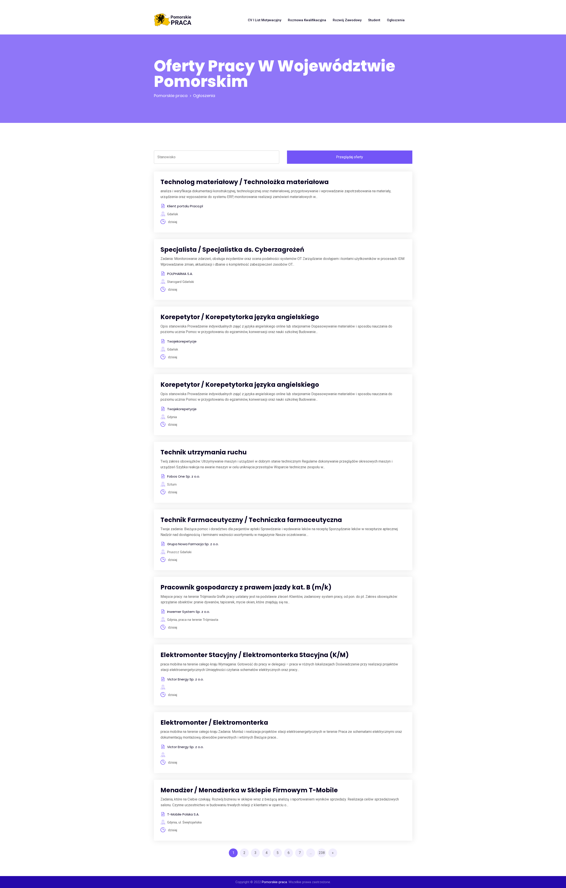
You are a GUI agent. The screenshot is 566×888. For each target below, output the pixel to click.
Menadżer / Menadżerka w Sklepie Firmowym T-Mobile (249, 790)
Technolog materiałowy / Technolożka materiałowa (245, 182)
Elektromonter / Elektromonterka (214, 722)
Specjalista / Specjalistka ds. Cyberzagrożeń (232, 249)
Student (374, 20)
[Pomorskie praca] (172, 20)
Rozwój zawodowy (347, 20)
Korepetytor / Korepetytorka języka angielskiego (240, 317)
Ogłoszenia (396, 20)
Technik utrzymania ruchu (204, 452)
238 (322, 853)
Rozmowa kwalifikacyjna (307, 20)
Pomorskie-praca (274, 882)
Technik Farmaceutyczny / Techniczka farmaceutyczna (251, 520)
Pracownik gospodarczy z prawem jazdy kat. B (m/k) (246, 587)
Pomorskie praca (170, 95)
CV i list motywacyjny (264, 20)
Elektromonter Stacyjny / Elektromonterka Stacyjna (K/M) (255, 655)
